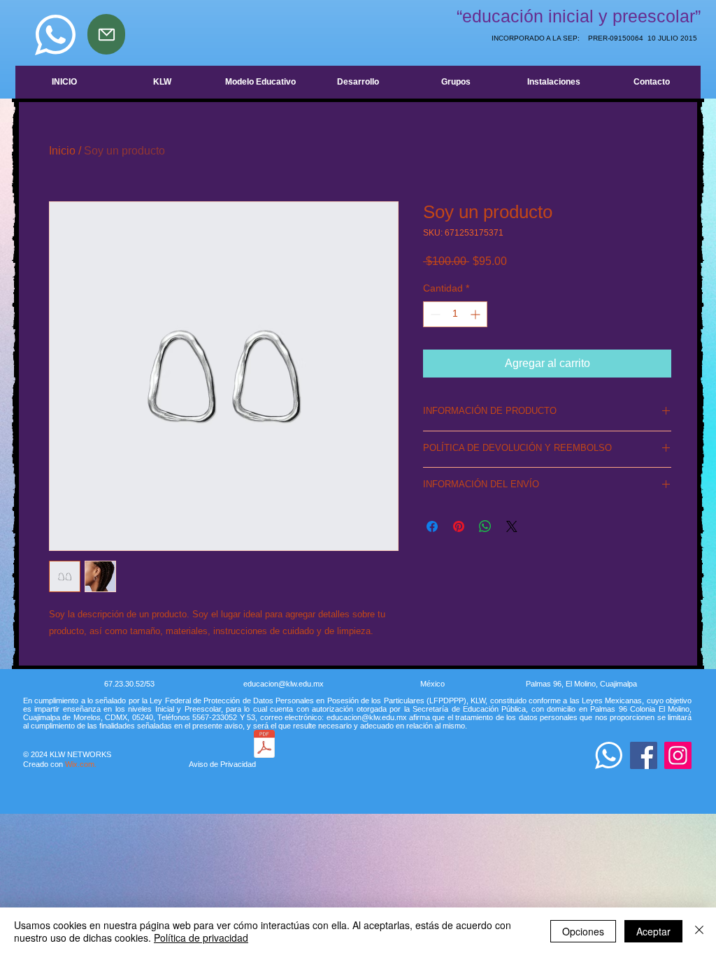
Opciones (583, 931)
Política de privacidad (201, 938)
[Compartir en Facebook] (432, 526)
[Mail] (106, 34)
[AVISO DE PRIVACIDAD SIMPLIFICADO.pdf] (264, 745)
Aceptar (653, 931)
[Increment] (476, 314)
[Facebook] (643, 755)
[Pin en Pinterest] (458, 526)
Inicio (62, 151)
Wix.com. (160, 764)
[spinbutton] (455, 314)
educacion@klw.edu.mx (283, 684)
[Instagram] (678, 755)
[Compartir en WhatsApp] (485, 526)
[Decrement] (434, 314)
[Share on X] (511, 526)
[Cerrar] (699, 931)
